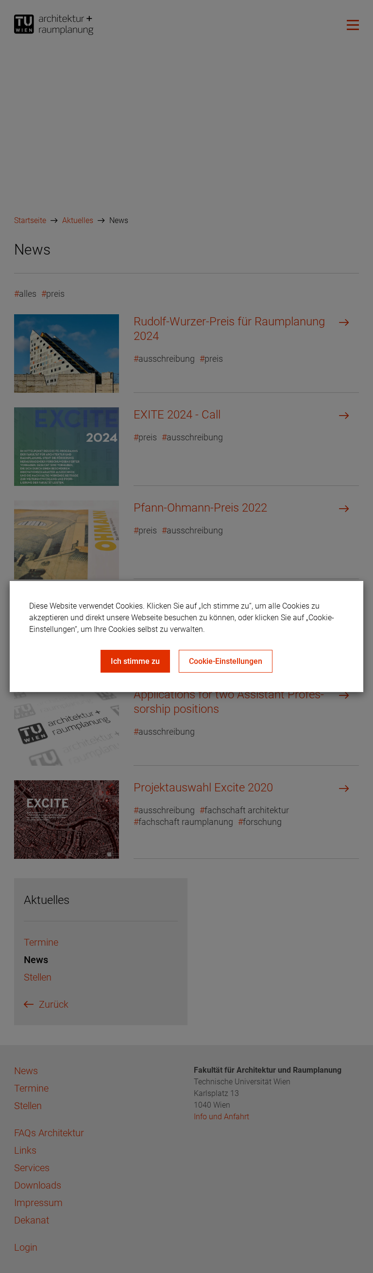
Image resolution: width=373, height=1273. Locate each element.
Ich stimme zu (135, 661)
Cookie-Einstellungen (225, 661)
